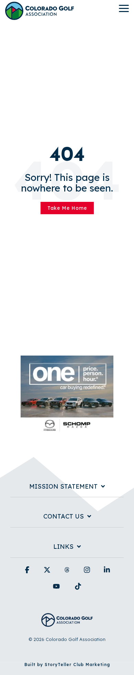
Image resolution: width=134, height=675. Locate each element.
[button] (124, 8)
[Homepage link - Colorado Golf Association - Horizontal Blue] (67, 623)
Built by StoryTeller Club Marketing (67, 664)
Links (63, 547)
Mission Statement (63, 486)
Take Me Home (67, 208)
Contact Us (63, 516)
